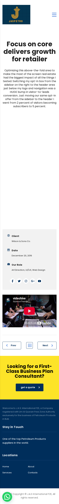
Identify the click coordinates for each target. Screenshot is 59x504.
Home (5, 466)
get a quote (28, 387)
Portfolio (29, 345)
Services (7, 472)
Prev (13, 345)
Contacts (33, 472)
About (31, 466)
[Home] (16, 14)
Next (45, 345)
